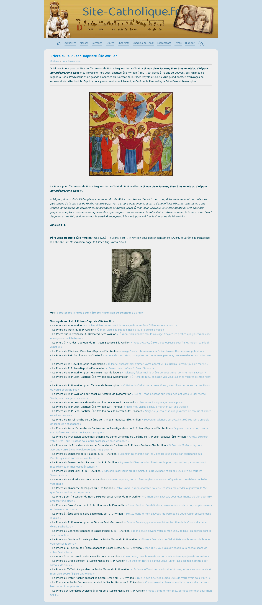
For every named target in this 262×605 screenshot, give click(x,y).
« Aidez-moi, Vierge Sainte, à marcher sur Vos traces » (156, 407)
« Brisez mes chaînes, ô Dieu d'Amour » (130, 368)
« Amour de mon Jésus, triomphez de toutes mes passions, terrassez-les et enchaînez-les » (130, 358)
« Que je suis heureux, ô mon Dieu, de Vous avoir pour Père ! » (173, 578)
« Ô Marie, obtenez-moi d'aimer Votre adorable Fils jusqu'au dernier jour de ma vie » (157, 364)
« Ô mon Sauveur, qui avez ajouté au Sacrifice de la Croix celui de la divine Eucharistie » (128, 524)
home (58, 43)
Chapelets (123, 43)
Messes (84, 43)
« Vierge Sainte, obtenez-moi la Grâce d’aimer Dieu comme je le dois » (161, 351)
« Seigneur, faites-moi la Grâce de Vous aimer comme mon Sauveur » (164, 372)
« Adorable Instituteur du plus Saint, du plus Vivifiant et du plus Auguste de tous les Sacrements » (126, 473)
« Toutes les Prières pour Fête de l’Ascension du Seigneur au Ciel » (99, 313)
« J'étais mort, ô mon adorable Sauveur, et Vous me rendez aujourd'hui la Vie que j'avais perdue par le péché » (128, 490)
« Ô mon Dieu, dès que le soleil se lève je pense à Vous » (129, 330)
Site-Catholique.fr (131, 13)
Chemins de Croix (143, 43)
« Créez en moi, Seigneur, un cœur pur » (159, 402)
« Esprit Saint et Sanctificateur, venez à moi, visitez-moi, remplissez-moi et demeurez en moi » (131, 507)
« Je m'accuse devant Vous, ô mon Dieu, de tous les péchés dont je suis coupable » (130, 533)
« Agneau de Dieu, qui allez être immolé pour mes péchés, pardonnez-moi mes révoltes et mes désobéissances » (128, 465)
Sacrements (164, 43)
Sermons (97, 43)
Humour (190, 43)
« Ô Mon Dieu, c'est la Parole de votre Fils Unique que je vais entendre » (165, 556)
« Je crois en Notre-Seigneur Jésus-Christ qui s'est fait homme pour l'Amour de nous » (129, 563)
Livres (178, 43)
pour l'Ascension (71, 61)
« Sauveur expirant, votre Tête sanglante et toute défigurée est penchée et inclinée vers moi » (128, 482)
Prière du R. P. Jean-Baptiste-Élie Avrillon (83, 56)
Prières (110, 43)
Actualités (70, 43)
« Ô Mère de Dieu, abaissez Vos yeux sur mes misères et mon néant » (131, 379)
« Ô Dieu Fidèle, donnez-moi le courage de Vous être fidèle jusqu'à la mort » (130, 325)
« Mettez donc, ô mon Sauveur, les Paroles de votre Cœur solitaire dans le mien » (130, 516)
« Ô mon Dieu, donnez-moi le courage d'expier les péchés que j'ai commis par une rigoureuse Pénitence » (130, 336)
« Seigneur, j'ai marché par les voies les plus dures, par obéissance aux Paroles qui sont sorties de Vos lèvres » (126, 456)
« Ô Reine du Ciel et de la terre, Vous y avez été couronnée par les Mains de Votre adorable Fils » (130, 388)
